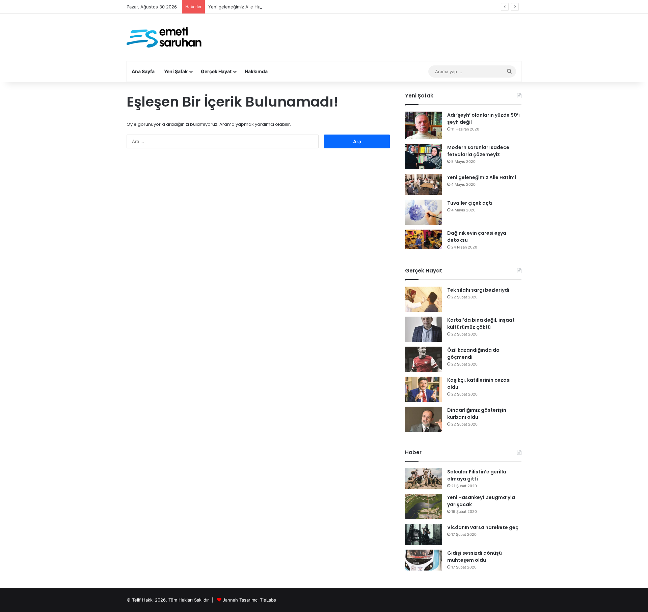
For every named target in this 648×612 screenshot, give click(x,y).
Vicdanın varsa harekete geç (482, 527)
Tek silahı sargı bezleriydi (478, 290)
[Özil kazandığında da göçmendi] (423, 359)
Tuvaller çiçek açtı (469, 203)
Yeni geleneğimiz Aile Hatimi (238, 6)
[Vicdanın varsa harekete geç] (423, 534)
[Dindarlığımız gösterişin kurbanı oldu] (423, 419)
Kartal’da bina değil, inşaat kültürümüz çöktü (481, 323)
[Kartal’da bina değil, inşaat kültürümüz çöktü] (423, 329)
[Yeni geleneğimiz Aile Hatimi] (423, 184)
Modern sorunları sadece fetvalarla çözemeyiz (478, 151)
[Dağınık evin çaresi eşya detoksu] (423, 240)
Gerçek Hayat (216, 71)
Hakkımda (256, 71)
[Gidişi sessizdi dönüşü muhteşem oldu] (423, 560)
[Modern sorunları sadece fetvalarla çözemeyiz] (423, 156)
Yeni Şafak (176, 71)
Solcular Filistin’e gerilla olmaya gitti (476, 475)
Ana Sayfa (143, 71)
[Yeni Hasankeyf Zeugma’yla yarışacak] (423, 506)
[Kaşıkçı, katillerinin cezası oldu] (423, 389)
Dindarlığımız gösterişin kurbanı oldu (476, 413)
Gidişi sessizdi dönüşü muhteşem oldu (474, 556)
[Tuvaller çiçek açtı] (423, 212)
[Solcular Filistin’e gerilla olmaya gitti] (423, 478)
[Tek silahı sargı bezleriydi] (423, 299)
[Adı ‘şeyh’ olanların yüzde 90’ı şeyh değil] (423, 126)
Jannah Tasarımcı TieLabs (249, 600)
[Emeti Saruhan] (165, 37)
